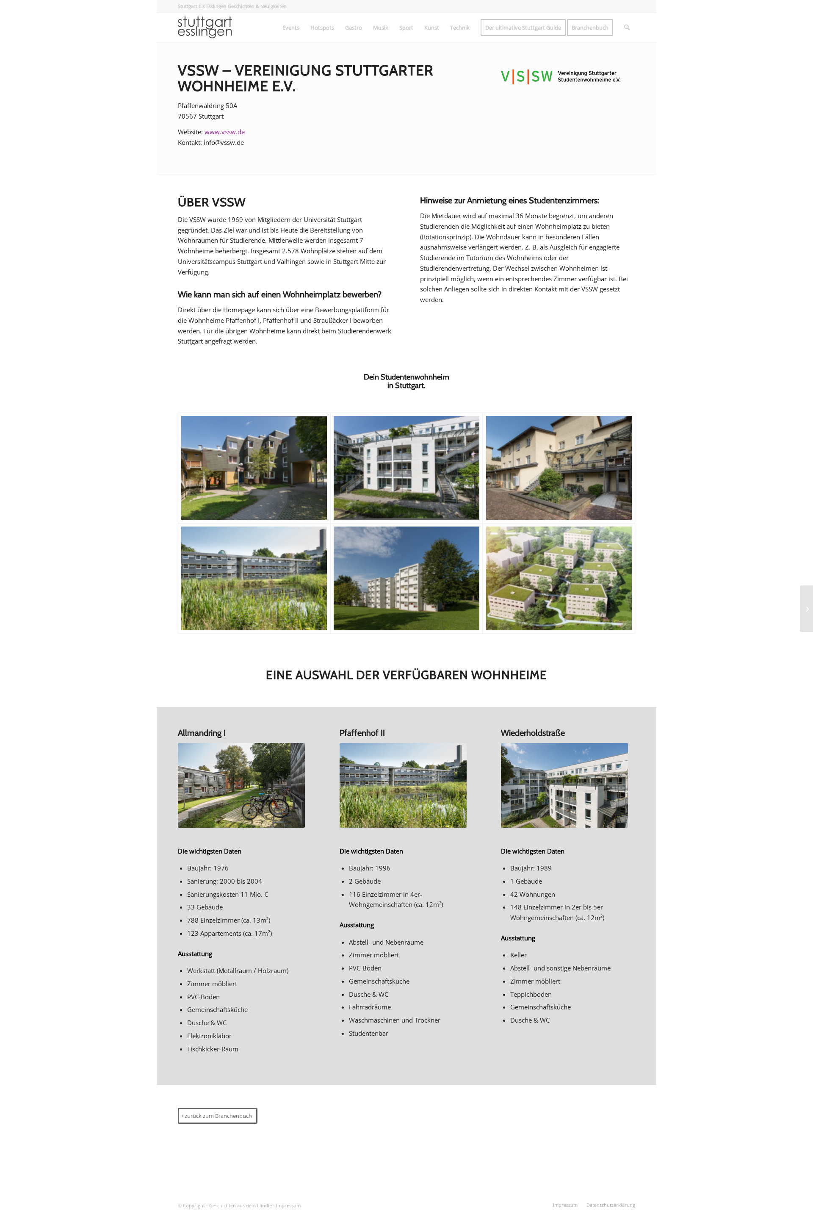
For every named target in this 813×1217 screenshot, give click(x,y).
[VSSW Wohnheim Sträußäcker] (559, 468)
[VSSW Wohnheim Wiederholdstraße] (406, 468)
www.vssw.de (225, 132)
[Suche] (627, 27)
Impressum (288, 1205)
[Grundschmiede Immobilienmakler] (806, 608)
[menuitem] (291, 27)
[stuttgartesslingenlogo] (205, 27)
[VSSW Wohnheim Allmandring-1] (254, 468)
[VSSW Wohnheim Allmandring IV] (559, 578)
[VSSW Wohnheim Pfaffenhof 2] (254, 578)
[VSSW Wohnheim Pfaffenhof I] (406, 578)
